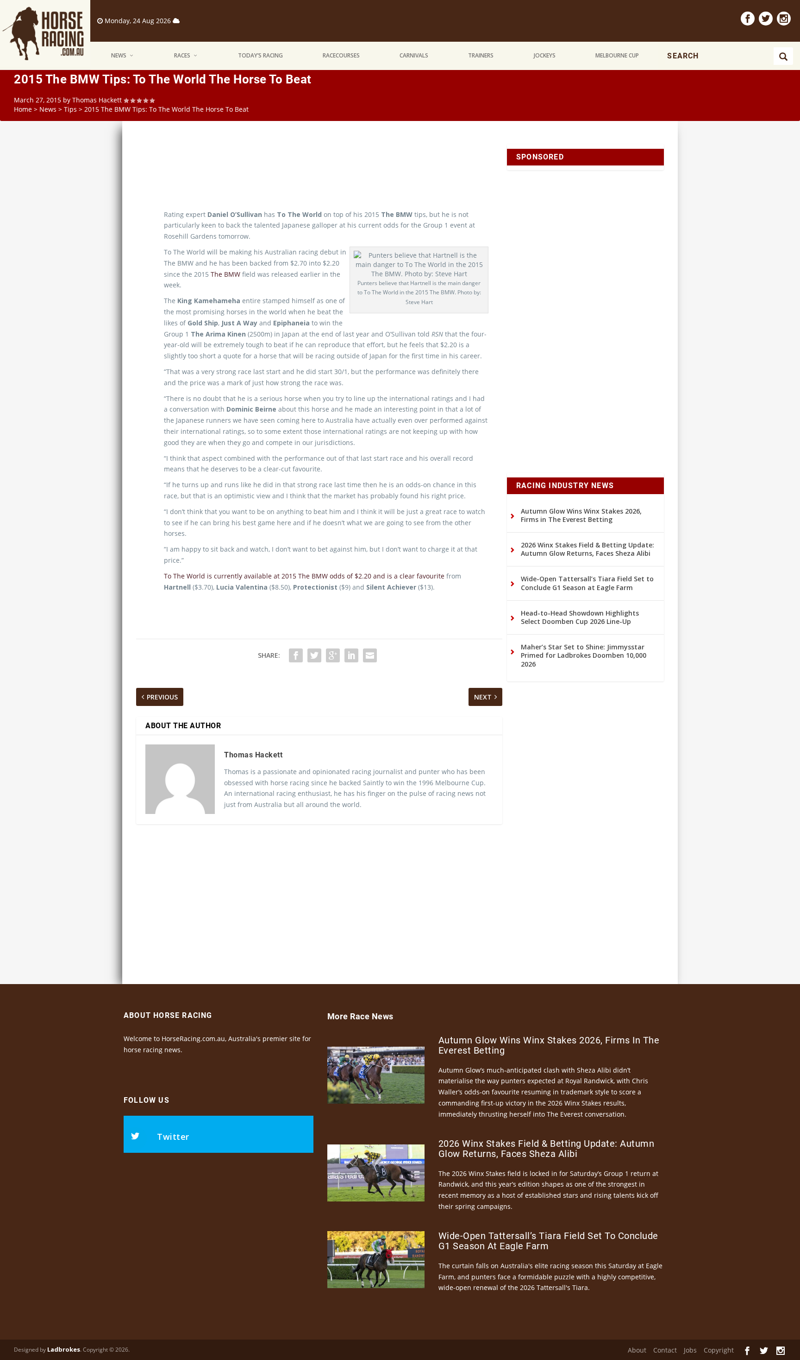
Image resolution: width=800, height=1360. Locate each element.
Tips (70, 109)
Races (182, 55)
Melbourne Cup (617, 55)
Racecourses (341, 55)
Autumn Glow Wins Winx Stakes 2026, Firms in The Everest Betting (581, 515)
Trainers (481, 55)
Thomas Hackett (97, 99)
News (118, 55)
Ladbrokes (63, 1349)
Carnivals (414, 55)
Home (23, 109)
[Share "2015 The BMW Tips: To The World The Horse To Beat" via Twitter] (314, 655)
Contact (665, 1350)
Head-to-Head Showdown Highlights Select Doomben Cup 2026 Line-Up (580, 617)
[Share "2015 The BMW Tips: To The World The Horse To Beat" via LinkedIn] (351, 655)
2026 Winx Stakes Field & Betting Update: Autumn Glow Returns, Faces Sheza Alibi (587, 549)
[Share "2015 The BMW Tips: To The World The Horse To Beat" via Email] (370, 655)
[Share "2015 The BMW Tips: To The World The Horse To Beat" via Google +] (333, 655)
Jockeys (545, 55)
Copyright (719, 1350)
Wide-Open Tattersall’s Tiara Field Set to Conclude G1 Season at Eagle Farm (587, 582)
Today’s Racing (260, 55)
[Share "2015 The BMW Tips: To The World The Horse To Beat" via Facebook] (296, 655)
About (637, 1350)
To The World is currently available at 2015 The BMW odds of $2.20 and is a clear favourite (304, 576)
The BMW (225, 274)
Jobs (690, 1350)
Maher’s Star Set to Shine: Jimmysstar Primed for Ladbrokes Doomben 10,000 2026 (583, 655)
